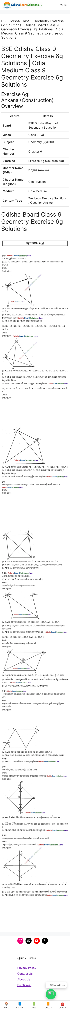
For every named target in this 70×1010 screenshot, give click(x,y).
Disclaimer (24, 985)
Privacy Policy (26, 968)
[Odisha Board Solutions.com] (22, 5)
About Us (23, 979)
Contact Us (25, 973)
